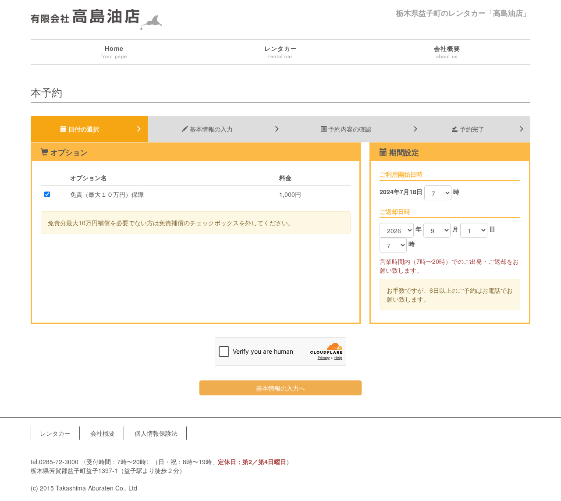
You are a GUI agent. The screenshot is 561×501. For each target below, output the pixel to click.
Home (114, 52)
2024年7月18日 (401, 191)
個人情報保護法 (156, 433)
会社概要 (447, 52)
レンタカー (280, 52)
